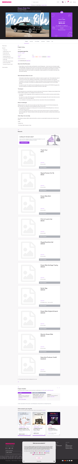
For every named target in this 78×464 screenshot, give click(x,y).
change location (44, 5)
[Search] (32, 2)
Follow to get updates (22, 399)
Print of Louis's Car (6, 54)
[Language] (62, 2)
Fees (66, 444)
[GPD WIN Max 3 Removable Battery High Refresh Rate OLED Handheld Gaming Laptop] (53, 418)
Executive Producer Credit (7, 64)
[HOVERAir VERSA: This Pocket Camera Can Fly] (24, 418)
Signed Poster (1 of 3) (7, 51)
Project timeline (5, 67)
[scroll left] (57, 388)
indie (40, 56)
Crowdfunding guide (49, 390)
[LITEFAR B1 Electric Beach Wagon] (39, 418)
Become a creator (69, 446)
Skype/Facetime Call (6, 56)
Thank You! (5, 49)
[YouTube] (9, 448)
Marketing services (69, 445)
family (36, 56)
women (49, 56)
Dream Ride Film (24, 8)
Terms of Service (14, 460)
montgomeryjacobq (22, 9)
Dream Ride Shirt (6, 53)
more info (19, 52)
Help (43, 390)
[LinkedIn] (12, 448)
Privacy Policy (8, 460)
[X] (7, 448)
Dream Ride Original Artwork (49, 311)
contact (23, 52)
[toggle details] (30, 435)
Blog (55, 446)
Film (19, 56)
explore (44, 410)
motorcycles (44, 56)
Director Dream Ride (6, 62)
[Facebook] (6, 448)
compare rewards (24, 142)
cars (33, 56)
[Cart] (65, 2)
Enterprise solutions (69, 448)
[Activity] (68, 2)
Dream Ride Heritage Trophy (8, 57)
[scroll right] (59, 388)
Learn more (20, 397)
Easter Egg (5, 59)
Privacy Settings (21, 460)
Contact (56, 444)
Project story (4, 45)
